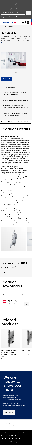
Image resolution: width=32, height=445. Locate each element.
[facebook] (2, 438)
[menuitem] (9, 22)
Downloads (11, 121)
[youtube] (9, 438)
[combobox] (8, 13)
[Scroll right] (27, 295)
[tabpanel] (16, 304)
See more (4, 43)
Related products (23, 121)
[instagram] (16, 438)
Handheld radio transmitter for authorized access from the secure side (15, 106)
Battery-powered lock (10, 87)
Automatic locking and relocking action (15, 100)
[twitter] (5, 438)
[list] (16, 347)
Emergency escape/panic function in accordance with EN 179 (14, 93)
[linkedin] (12, 438)
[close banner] (16, 3)
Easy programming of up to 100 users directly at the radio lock (15, 114)
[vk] (19, 438)
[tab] (10, 295)
